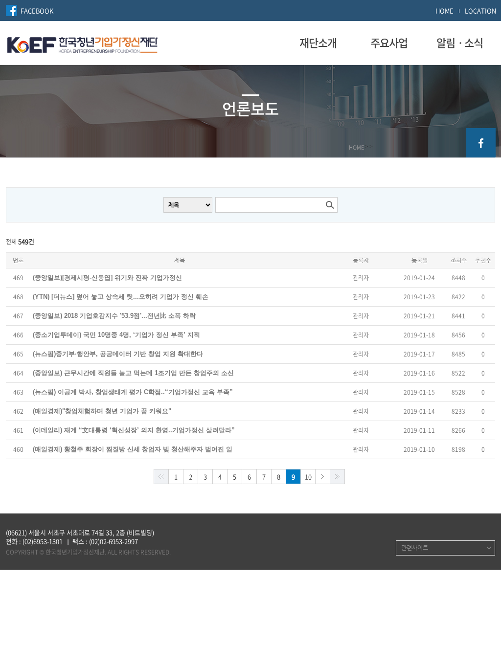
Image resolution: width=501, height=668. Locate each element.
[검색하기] (329, 205)
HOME (444, 10)
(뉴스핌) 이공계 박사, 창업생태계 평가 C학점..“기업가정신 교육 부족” (133, 392)
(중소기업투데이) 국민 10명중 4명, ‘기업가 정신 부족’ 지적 (116, 334)
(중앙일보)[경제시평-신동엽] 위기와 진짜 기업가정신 (107, 277)
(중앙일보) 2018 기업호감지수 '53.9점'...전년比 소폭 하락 (114, 315)
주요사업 (389, 42)
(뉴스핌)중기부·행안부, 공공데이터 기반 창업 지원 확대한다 (118, 353)
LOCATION (480, 10)
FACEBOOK (37, 10)
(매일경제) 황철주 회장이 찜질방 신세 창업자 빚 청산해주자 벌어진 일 (132, 449)
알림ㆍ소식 (459, 42)
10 (308, 476)
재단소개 (318, 42)
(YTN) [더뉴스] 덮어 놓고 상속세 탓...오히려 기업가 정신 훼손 (120, 296)
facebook (481, 142)
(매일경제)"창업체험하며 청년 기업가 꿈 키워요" (102, 411)
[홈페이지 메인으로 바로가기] (82, 43)
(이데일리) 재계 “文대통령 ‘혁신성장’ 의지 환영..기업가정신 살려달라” (134, 430)
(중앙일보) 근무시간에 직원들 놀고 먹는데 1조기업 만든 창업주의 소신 (133, 373)
